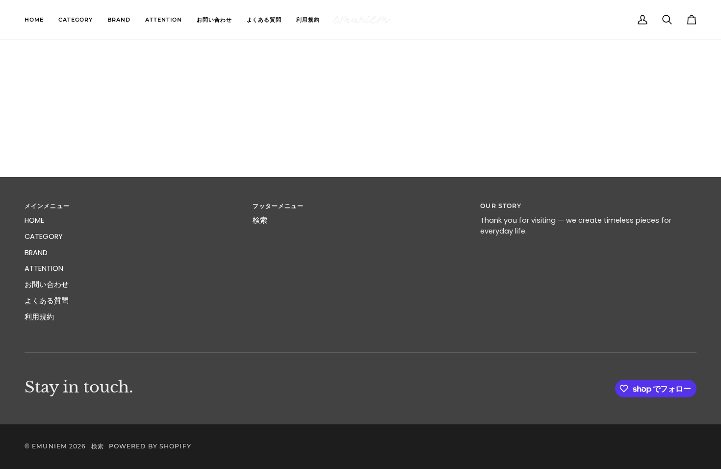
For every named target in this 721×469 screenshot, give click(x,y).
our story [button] (500, 205)
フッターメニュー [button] (278, 205)
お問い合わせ (47, 284)
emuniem (49, 446)
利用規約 (39, 317)
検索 (260, 220)
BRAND (36, 253)
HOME (34, 220)
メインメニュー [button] (47, 205)
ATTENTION (44, 268)
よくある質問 (47, 301)
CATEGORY (44, 236)
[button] (75, 19)
